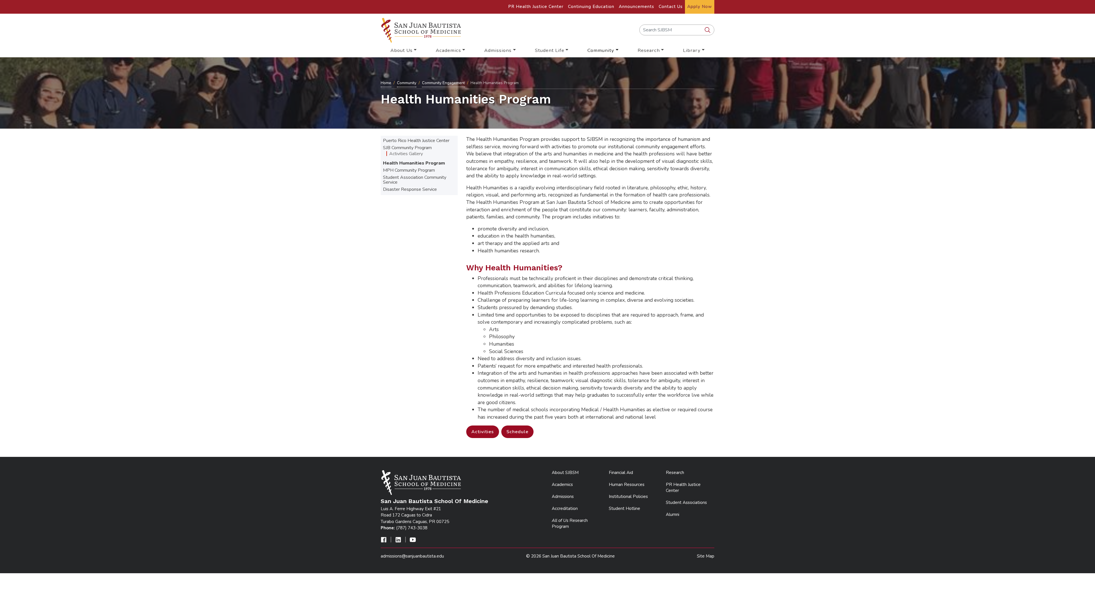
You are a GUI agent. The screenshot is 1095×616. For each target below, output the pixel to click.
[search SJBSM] (708, 30)
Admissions (563, 496)
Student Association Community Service (414, 179)
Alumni (672, 514)
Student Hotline (624, 508)
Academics (562, 484)
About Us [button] (401, 50)
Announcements (636, 6)
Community (406, 83)
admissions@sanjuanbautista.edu (412, 556)
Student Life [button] (549, 50)
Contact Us (671, 6)
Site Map (705, 556)
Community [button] (600, 50)
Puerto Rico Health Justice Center (416, 140)
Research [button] (649, 50)
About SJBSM (565, 472)
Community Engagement (443, 83)
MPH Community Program (409, 170)
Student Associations (686, 502)
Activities (482, 432)
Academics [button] (448, 50)
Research (675, 472)
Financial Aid (621, 472)
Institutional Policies (628, 496)
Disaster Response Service (410, 189)
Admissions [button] (498, 50)
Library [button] (692, 50)
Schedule (517, 432)
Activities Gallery (406, 154)
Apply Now (699, 6)
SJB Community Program (407, 148)
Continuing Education (591, 6)
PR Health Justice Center (535, 6)
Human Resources (626, 484)
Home (386, 83)
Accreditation (565, 508)
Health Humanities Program (414, 163)
